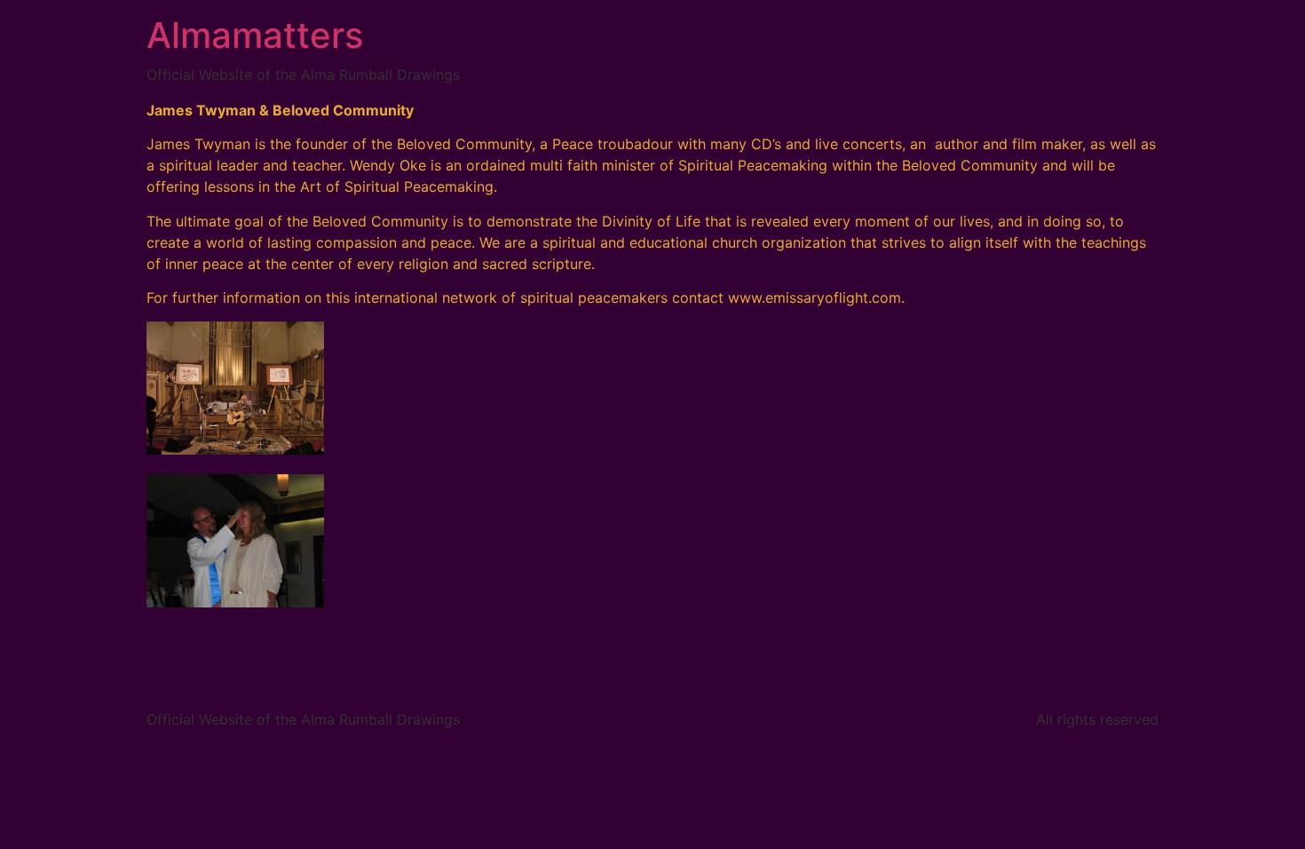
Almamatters (254, 35)
